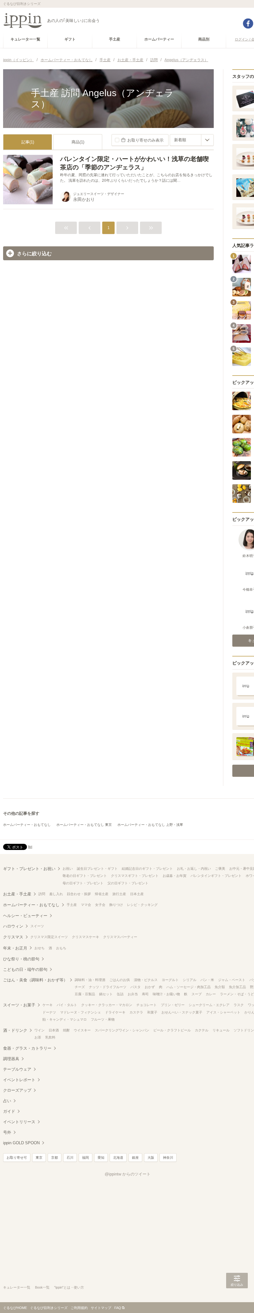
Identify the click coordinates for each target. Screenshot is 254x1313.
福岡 (85, 1157)
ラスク (239, 1005)
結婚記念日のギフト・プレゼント (147, 868)
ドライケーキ (115, 1012)
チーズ (80, 987)
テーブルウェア (17, 1069)
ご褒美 (220, 868)
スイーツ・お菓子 (19, 1005)
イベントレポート (19, 1079)
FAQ (117, 1308)
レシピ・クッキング (142, 905)
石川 (70, 1157)
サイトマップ (101, 1308)
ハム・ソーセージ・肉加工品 (188, 987)
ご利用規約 (79, 1308)
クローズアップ (17, 1090)
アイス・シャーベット (223, 1012)
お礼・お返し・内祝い (194, 868)
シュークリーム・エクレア (209, 1005)
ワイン (39, 1030)
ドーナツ (49, 1012)
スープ (196, 994)
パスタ (135, 987)
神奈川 (168, 1157)
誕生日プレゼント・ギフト (97, 868)
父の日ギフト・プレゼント (127, 883)
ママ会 (86, 905)
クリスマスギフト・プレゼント (135, 875)
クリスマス (13, 937)
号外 (7, 1132)
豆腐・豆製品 (85, 994)
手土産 (72, 905)
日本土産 (137, 894)
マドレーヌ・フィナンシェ (80, 1012)
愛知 (101, 1157)
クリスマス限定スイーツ (49, 937)
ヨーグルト (170, 980)
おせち (39, 948)
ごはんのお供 (119, 980)
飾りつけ (116, 905)
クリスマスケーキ (85, 937)
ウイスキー (82, 1030)
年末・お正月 (15, 948)
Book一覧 (42, 1287)
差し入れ (56, 894)
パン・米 (207, 980)
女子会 (100, 905)
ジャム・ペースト (231, 980)
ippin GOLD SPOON (21, 1143)
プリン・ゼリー (173, 1005)
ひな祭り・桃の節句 (21, 959)
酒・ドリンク (15, 1030)
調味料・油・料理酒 (90, 980)
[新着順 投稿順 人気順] (192, 140)
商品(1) (78, 142)
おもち (61, 948)
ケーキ (47, 1005)
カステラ (136, 1012)
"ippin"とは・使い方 (69, 1287)
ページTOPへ (237, 1299)
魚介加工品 (237, 987)
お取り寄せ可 (17, 1157)
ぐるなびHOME (15, 1308)
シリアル (189, 980)
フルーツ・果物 (103, 1019)
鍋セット (106, 994)
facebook (248, 23)
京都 (54, 1157)
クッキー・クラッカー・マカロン (106, 1005)
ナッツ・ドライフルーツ (107, 987)
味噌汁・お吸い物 (166, 994)
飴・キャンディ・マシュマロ (64, 1019)
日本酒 (54, 1030)
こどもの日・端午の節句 (25, 969)
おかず (150, 987)
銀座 (135, 1157)
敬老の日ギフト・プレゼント (85, 875)
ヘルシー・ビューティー (25, 915)
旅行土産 (119, 894)
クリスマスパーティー (120, 937)
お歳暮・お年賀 (174, 875)
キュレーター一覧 (16, 1287)
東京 (39, 1157)
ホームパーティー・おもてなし (27, 824)
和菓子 (152, 1012)
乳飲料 (50, 1037)
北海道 (118, 1157)
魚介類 (220, 987)
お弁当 (133, 994)
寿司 (145, 994)
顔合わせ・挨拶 (79, 894)
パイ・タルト (67, 1005)
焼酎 (66, 1030)
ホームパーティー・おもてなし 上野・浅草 (150, 824)
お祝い (68, 868)
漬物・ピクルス (146, 980)
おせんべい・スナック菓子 (181, 1012)
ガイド (9, 1111)
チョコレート (146, 1005)
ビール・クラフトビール (172, 1030)
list (30, 846)
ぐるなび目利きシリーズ (49, 1308)
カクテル (201, 1030)
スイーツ (37, 926)
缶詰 (120, 994)
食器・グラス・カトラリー (27, 1048)
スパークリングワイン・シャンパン (122, 1030)
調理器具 (11, 1058)
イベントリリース (19, 1122)
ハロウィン (13, 926)
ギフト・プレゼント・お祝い (29, 868)
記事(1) (27, 142)
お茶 (37, 1037)
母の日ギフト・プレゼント (83, 883)
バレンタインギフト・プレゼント (216, 875)
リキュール (221, 1030)
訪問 (41, 894)
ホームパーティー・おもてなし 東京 (84, 824)
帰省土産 (101, 894)
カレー (211, 994)
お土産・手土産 (17, 894)
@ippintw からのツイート (128, 1174)
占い (7, 1100)
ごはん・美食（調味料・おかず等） (35, 980)
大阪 (150, 1157)
